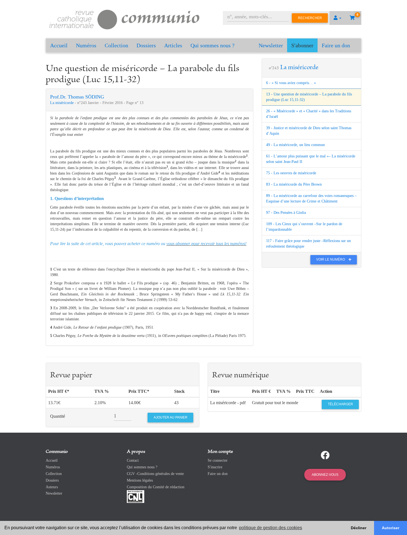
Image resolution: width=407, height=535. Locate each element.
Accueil (59, 45)
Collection (116, 45)
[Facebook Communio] (325, 455)
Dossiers (146, 45)
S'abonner (302, 45)
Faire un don (336, 45)
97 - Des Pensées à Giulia (286, 213)
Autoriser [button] (390, 528)
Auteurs (52, 487)
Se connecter (218, 460)
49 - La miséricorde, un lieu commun (295, 145)
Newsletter (271, 45)
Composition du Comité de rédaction (155, 487)
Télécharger (340, 404)
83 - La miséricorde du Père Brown (294, 184)
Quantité (57, 416)
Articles (173, 45)
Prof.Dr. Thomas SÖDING (77, 97)
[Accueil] (125, 19)
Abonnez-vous (325, 475)
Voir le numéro (331, 259)
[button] (337, 18)
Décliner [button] (358, 528)
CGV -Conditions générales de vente (155, 474)
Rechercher (310, 18)
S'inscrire (215, 467)
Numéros (86, 45)
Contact (133, 460)
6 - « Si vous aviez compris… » (291, 83)
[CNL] (135, 496)
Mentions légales (140, 480)
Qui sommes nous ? (212, 45)
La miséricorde (62, 103)
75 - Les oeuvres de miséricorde (291, 173)
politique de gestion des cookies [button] (270, 527)
